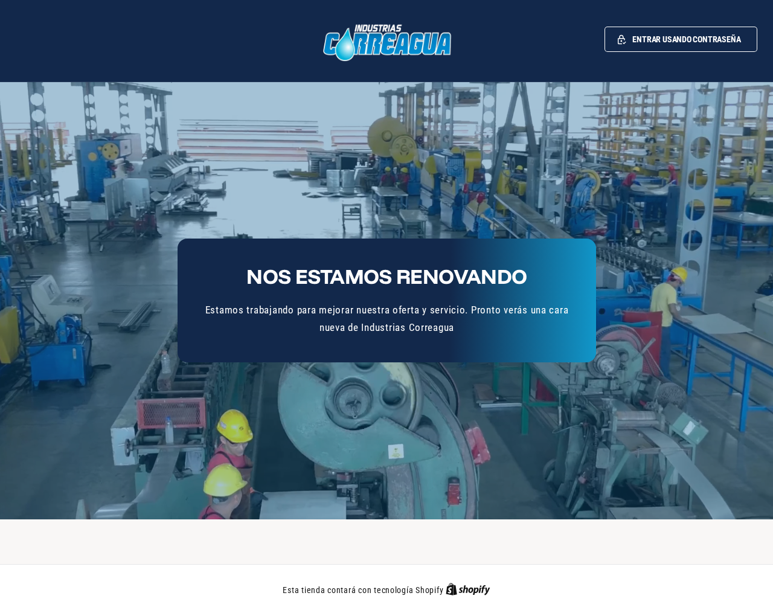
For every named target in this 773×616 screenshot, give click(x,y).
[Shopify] (468, 590)
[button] (681, 39)
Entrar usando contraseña (686, 39)
